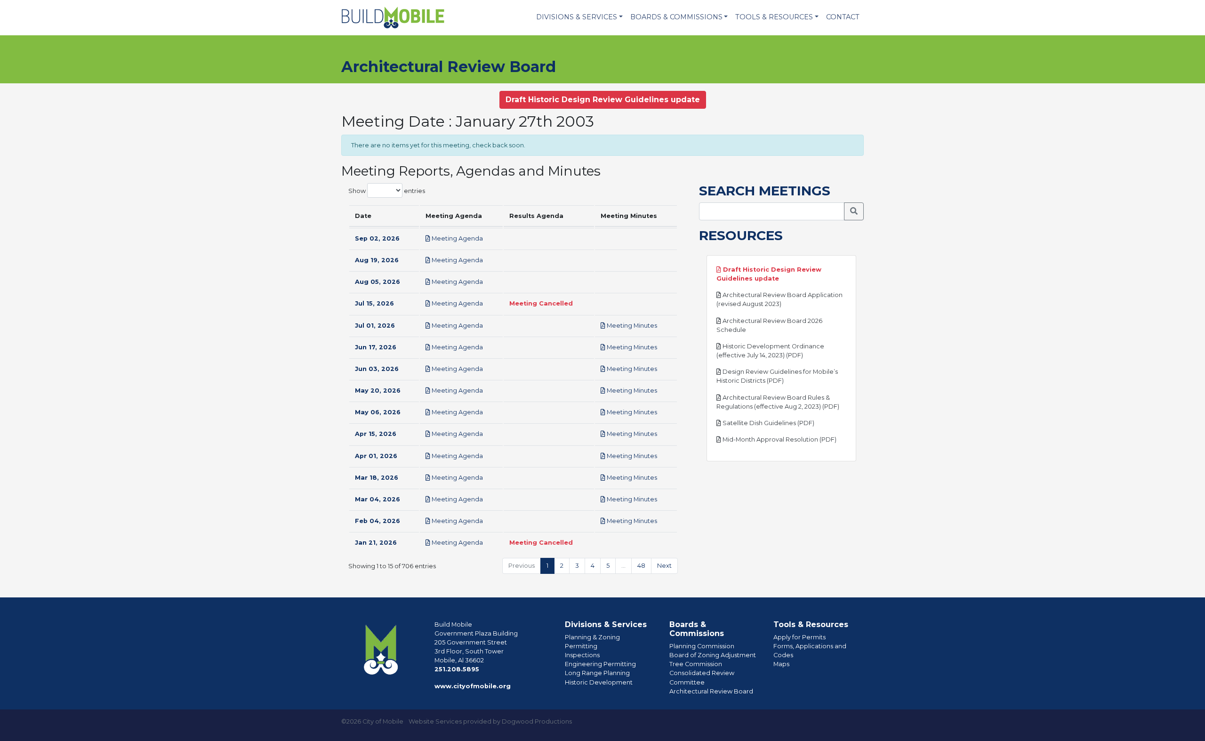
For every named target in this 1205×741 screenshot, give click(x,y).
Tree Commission (695, 664)
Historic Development (599, 682)
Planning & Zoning (592, 637)
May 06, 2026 (378, 412)
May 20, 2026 (378, 390)
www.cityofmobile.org (472, 686)
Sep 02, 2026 (377, 238)
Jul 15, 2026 (374, 303)
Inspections (582, 655)
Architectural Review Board (711, 691)
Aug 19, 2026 (377, 260)
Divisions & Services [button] (576, 17)
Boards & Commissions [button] (676, 17)
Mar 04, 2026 (377, 499)
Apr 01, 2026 (376, 455)
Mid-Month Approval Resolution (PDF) (778, 439)
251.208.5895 (456, 669)
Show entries (386, 190)
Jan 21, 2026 (376, 542)
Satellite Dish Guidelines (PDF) (767, 423)
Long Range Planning (597, 673)
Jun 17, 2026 (375, 347)
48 (641, 565)
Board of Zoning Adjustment (712, 655)
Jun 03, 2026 (377, 368)
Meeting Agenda (456, 238)
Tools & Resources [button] (774, 17)
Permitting (581, 646)
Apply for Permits (799, 637)
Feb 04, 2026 (377, 520)
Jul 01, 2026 (375, 325)
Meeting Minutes (631, 325)
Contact (843, 17)
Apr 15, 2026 (375, 433)
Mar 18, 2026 (376, 477)
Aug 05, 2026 (377, 281)
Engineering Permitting (600, 664)
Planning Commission (701, 646)
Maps (781, 664)
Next (664, 565)
